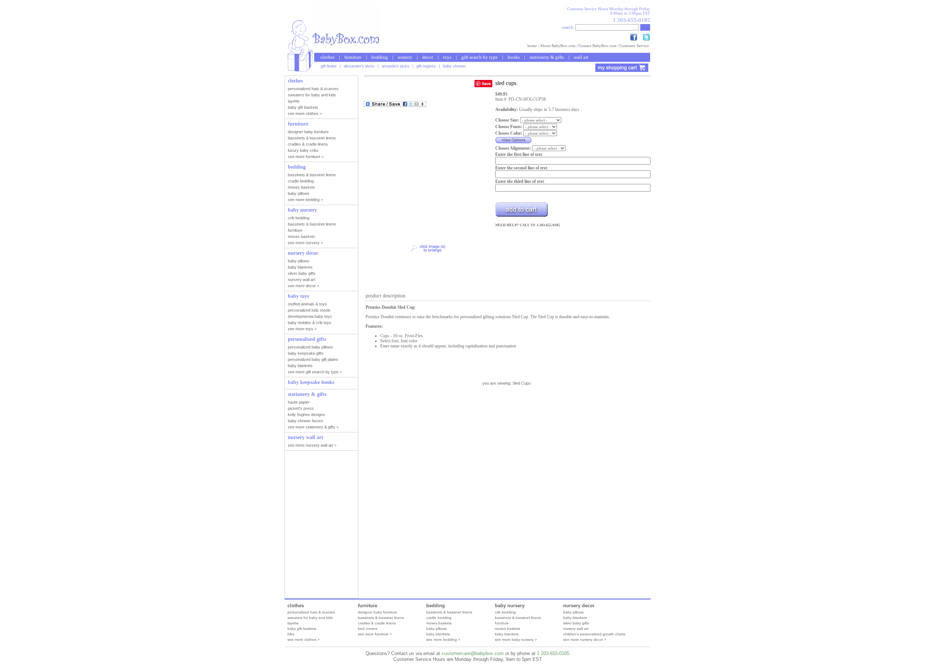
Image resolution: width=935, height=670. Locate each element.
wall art (581, 57)
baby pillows (436, 629)
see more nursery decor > (584, 640)
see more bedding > (443, 640)
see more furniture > (375, 634)
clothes (327, 57)
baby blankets (438, 634)
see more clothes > (303, 640)
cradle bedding (438, 618)
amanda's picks (395, 66)
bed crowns (367, 629)
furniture (353, 57)
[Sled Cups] (428, 286)
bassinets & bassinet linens (381, 618)
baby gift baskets (301, 629)
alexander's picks (359, 66)
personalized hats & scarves (311, 612)
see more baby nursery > (516, 640)
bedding (379, 57)
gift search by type (479, 57)
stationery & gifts (547, 57)
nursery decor (579, 605)
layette (293, 623)
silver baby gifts (576, 623)
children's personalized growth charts (594, 634)
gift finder (329, 66)
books (514, 57)
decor (427, 57)
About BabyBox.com (558, 45)
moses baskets (438, 623)
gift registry (426, 66)
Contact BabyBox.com (598, 45)
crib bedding (505, 612)
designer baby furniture (377, 612)
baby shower (454, 66)
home (532, 45)
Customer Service (634, 45)
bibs (290, 634)
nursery (405, 57)
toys (447, 57)
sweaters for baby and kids (310, 618)
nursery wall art (575, 629)
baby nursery (509, 605)
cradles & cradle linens (377, 623)
